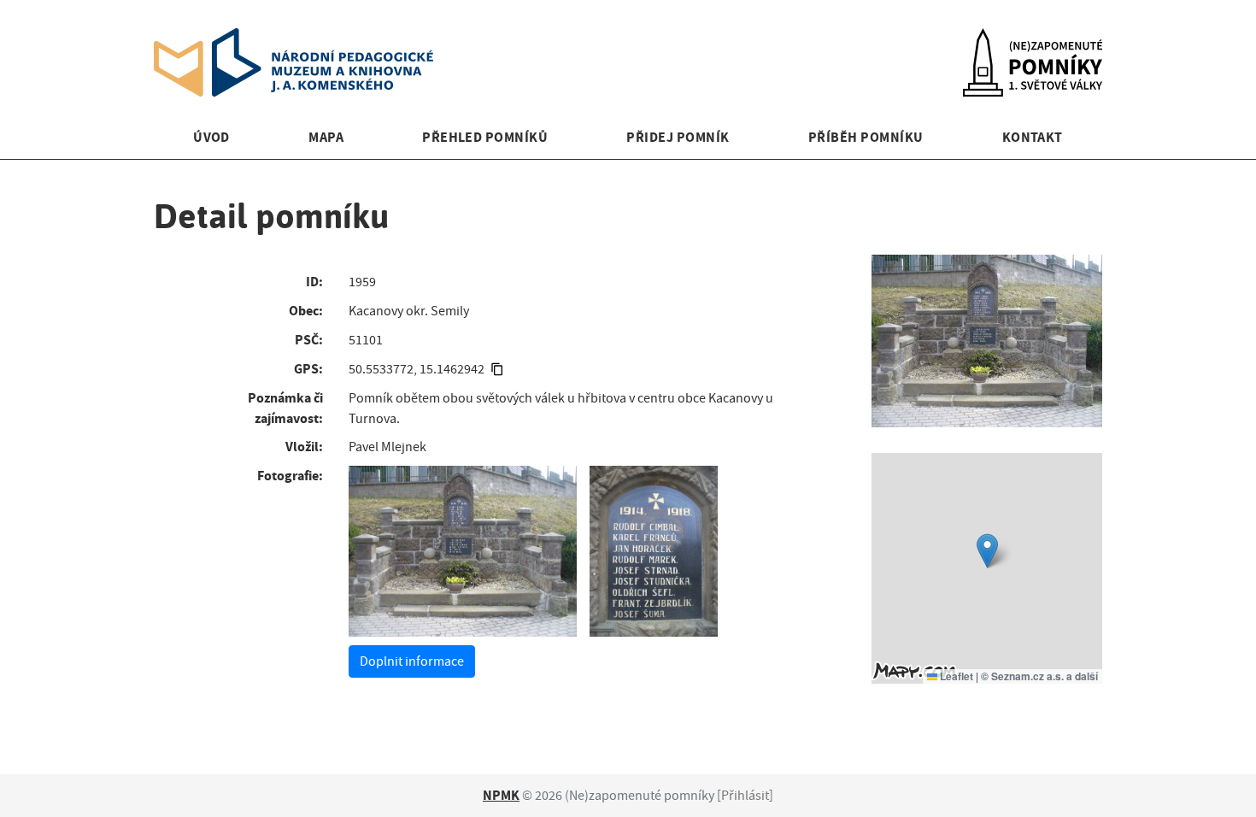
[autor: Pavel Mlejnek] (463, 551)
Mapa (325, 137)
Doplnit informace (412, 661)
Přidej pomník (677, 137)
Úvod (211, 137)
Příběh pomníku (866, 137)
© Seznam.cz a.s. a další (1039, 676)
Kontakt (1032, 137)
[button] (987, 550)
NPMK (501, 795)
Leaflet (955, 676)
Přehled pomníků (485, 137)
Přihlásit (745, 795)
